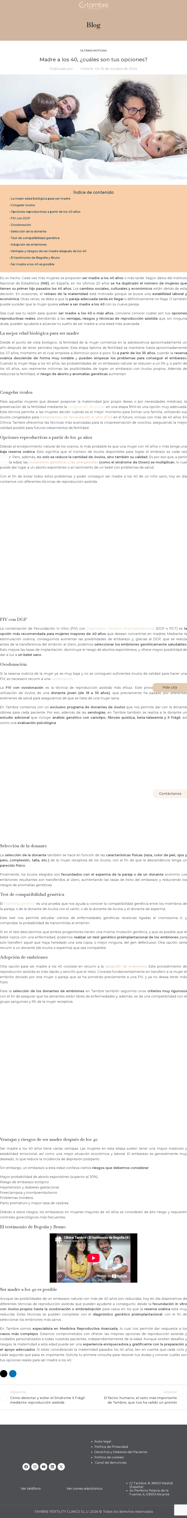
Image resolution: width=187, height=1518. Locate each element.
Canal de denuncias (111, 1462)
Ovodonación (21, 225)
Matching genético (19, 904)
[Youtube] (43, 1466)
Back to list (93, 1397)
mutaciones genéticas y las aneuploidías (63, 462)
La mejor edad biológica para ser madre (40, 198)
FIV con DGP (20, 218)
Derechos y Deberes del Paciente (120, 1452)
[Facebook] (26, 1466)
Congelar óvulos (23, 205)
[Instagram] (35, 1466)
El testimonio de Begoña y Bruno (35, 257)
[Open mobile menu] (4, 5)
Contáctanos (170, 794)
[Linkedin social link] (12, 1373)
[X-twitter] (61, 1466)
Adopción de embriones (29, 244)
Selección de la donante (28, 231)
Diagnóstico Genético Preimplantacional (120, 629)
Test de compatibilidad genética (35, 238)
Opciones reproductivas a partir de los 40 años (46, 211)
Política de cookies (109, 1457)
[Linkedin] (52, 1466)
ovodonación (61, 679)
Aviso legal (102, 1441)
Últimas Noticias (93, 50)
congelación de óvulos (86, 407)
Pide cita (170, 687)
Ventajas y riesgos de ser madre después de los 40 (48, 251)
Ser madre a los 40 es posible (32, 264)
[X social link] (3, 1373)
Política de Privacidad (111, 1446)
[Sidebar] (4, 460)
